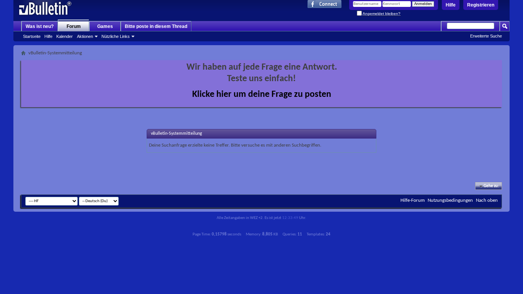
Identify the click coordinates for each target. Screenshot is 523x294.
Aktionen (85, 36)
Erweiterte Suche (486, 36)
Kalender (64, 36)
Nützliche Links (115, 36)
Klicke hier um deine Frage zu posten (261, 94)
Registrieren (480, 5)
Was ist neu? (40, 26)
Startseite (32, 36)
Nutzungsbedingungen (450, 200)
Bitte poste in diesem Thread (156, 26)
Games (105, 26)
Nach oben (487, 200)
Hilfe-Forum (412, 200)
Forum (74, 26)
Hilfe (451, 5)
